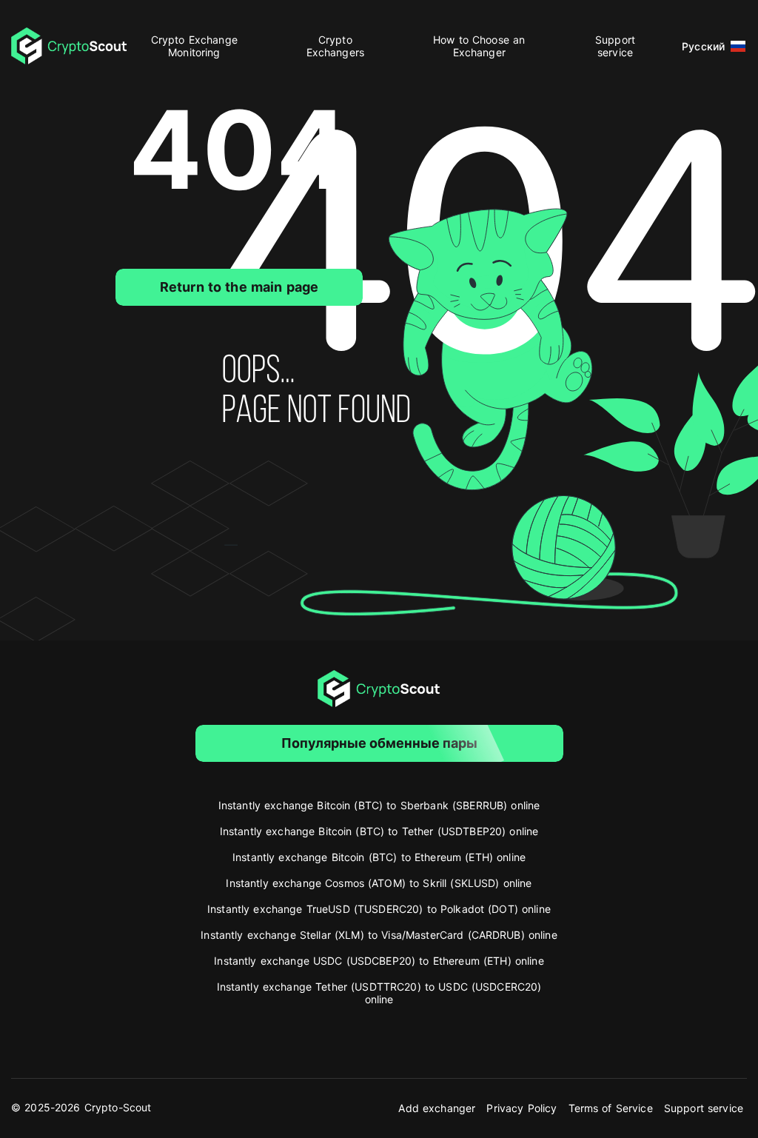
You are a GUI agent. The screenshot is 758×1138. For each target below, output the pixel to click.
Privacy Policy (521, 1108)
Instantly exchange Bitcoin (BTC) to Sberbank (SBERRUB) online (379, 805)
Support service (615, 45)
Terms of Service (610, 1108)
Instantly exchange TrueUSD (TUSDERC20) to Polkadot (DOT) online (379, 909)
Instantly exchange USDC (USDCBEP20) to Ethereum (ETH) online (378, 960)
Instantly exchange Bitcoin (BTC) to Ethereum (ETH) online (379, 857)
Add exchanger (436, 1108)
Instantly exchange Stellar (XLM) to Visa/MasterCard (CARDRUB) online (379, 934)
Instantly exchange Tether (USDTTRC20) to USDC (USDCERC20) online (379, 992)
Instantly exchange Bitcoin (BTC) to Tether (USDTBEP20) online (379, 831)
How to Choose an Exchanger (479, 45)
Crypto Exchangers (335, 45)
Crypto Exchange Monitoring (194, 45)
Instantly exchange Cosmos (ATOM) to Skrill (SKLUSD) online (378, 883)
